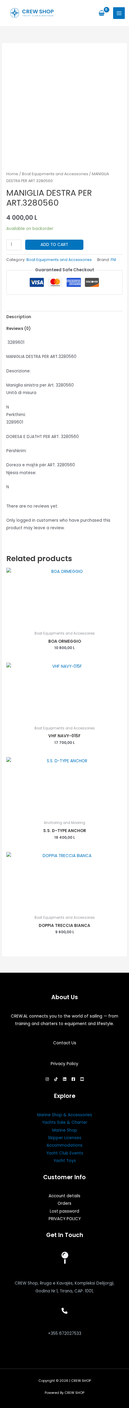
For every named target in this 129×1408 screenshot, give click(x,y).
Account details (64, 1196)
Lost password (64, 1211)
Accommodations (64, 1145)
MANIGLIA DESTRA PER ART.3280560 (41, 356)
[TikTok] (56, 1079)
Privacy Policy (64, 1064)
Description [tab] (18, 317)
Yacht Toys (64, 1161)
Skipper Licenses (64, 1138)
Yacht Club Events (64, 1153)
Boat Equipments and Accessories (55, 173)
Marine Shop (64, 1130)
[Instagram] (47, 1079)
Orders (64, 1203)
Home (12, 173)
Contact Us (64, 1043)
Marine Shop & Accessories (64, 1115)
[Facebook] (73, 1079)
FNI (113, 259)
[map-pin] (64, 1257)
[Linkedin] (64, 1079)
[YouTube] (82, 1079)
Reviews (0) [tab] (18, 328)
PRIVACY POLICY (65, 1219)
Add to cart (54, 244)
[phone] (64, 1310)
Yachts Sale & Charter (64, 1122)
